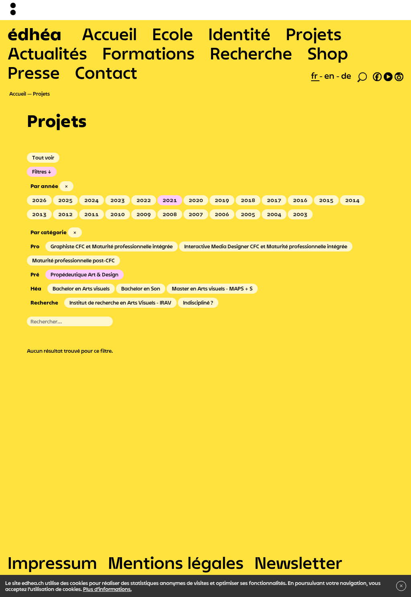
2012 (65, 214)
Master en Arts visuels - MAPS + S (212, 288)
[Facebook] (377, 75)
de (346, 75)
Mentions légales (176, 562)
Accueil (109, 33)
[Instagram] (399, 75)
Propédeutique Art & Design (84, 274)
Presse (34, 72)
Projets (314, 33)
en (330, 75)
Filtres (39, 171)
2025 (65, 200)
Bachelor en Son (140, 288)
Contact (106, 72)
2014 (352, 200)
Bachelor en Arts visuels (81, 288)
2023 (117, 200)
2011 (91, 214)
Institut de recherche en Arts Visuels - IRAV (120, 302)
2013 (39, 214)
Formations (148, 53)
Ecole (172, 33)
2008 (170, 214)
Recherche (251, 53)
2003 (300, 214)
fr (315, 75)
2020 (196, 200)
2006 (222, 214)
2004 (274, 214)
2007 (196, 214)
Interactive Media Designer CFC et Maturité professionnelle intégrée (265, 246)
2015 (326, 200)
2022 (143, 200)
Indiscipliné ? (198, 302)
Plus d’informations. (107, 589)
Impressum (52, 562)
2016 (300, 200)
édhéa (34, 33)
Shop (327, 53)
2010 (117, 214)
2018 (248, 200)
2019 (222, 200)
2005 (248, 214)
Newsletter (298, 562)
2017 (274, 200)
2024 (91, 200)
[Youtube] (388, 75)
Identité (239, 33)
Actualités (47, 53)
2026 (39, 200)
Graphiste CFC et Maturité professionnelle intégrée (112, 246)
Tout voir (43, 157)
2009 (143, 214)
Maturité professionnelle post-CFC (73, 260)
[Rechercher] (362, 76)
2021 (170, 200)
